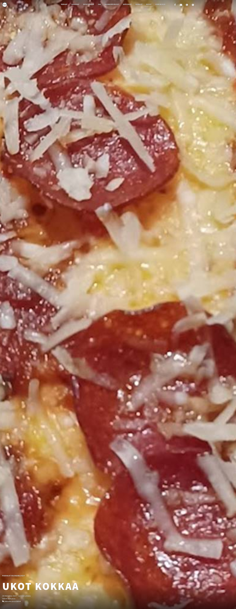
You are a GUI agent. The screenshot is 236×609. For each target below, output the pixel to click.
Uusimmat (75, 4)
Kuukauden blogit (112, 4)
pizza (14, 601)
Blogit (148, 4)
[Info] (187, 5)
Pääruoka (7, 601)
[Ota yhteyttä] (181, 5)
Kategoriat (127, 4)
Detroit (18, 601)
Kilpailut (139, 4)
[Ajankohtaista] (193, 5)
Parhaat (64, 4)
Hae (99, 4)
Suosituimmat (88, 4)
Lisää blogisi (160, 4)
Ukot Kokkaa (40, 586)
